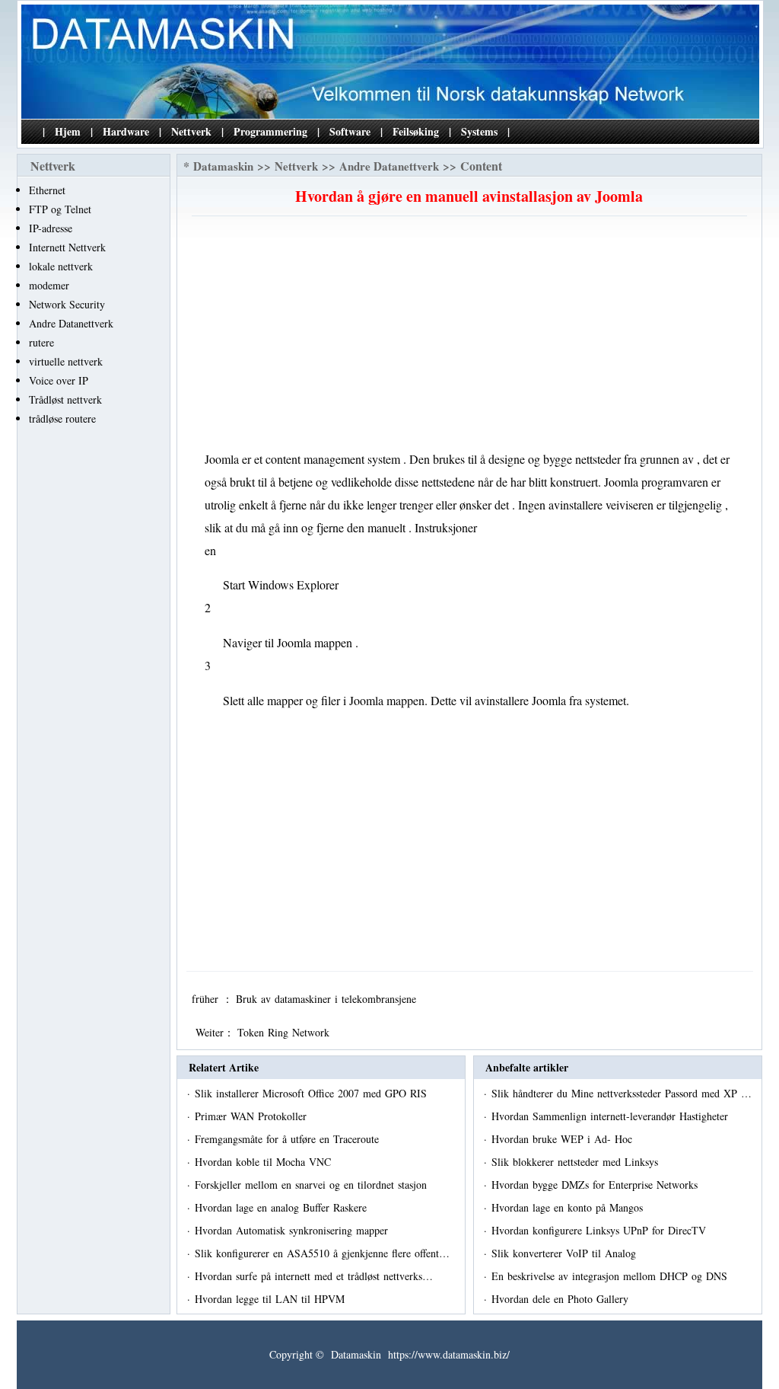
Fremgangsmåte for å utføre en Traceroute (289, 1139)
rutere (41, 342)
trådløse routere (62, 418)
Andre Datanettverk (71, 323)
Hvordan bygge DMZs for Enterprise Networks (596, 1184)
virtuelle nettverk (66, 361)
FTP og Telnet (60, 209)
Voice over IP (58, 380)
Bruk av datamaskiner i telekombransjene (328, 998)
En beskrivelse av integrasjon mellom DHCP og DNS (611, 1276)
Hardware (126, 131)
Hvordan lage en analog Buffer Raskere (282, 1207)
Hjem (68, 131)
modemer (49, 285)
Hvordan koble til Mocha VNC (265, 1161)
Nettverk (191, 131)
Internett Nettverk (67, 247)
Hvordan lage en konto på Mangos (569, 1207)
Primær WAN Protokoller (252, 1116)
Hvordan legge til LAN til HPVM (271, 1299)
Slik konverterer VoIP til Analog (565, 1253)
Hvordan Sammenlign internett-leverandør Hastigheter (611, 1116)
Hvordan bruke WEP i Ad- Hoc (563, 1139)
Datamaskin (223, 166)
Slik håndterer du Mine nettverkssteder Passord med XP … (621, 1093)
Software (349, 131)
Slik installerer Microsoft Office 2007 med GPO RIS (313, 1093)
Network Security (67, 304)
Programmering (270, 131)
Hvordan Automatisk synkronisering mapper (293, 1230)
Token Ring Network (285, 1032)
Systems (479, 131)
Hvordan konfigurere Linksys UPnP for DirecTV (600, 1230)
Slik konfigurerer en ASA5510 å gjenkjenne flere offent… (322, 1253)
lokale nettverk (61, 266)
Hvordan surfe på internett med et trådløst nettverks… (314, 1276)
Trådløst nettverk (65, 399)
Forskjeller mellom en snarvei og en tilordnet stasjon (313, 1184)
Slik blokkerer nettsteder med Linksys (576, 1161)
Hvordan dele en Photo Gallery (561, 1299)
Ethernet (47, 190)
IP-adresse (50, 228)
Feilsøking (416, 131)
